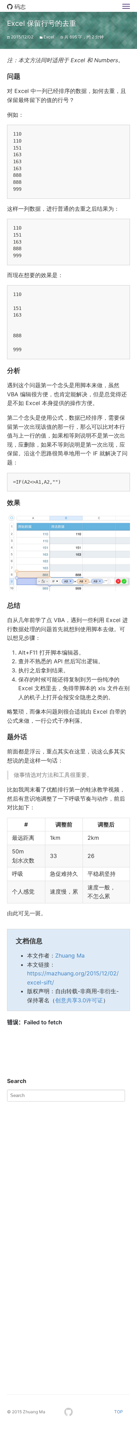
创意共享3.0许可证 (79, 1000)
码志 (19, 6)
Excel (49, 36)
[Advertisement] (68, 1173)
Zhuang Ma (70, 955)
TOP (118, 1411)
